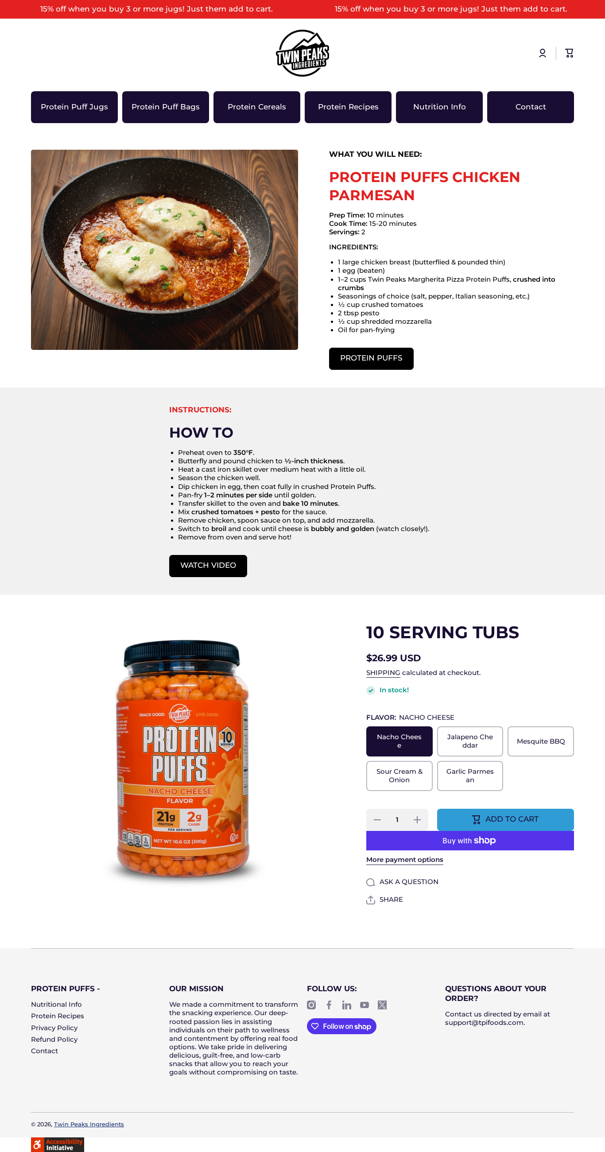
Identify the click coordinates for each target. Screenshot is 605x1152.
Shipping (383, 673)
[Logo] (302, 53)
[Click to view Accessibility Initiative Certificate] (57, 1144)
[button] (569, 53)
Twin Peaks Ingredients (89, 1124)
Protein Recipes (57, 1016)
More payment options (404, 860)
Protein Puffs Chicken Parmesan (424, 186)
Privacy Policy (54, 1028)
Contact (44, 1051)
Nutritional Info (56, 1004)
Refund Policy (54, 1039)
